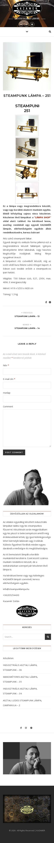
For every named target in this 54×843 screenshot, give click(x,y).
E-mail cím (9, 378)
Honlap (6, 392)
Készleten (8, 658)
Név (6, 365)
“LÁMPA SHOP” (42, 217)
